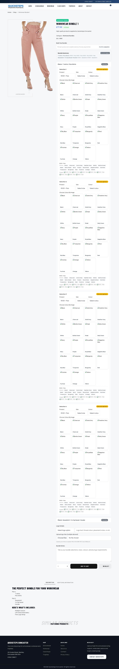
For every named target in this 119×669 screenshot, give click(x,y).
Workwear (50, 6)
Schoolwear (39, 6)
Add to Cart (85, 566)
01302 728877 (89, 1)
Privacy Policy (65, 655)
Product (61, 72)
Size (77, 72)
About (81, 6)
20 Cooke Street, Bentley (103, 1)
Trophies (72, 6)
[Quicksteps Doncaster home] (16, 6)
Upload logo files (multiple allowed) (67, 534)
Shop (14, 12)
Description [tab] (50, 582)
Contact (89, 6)
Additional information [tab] (65, 582)
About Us (64, 649)
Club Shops (61, 6)
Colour (90, 72)
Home (30, 6)
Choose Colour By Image (66, 80)
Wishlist (106, 566)
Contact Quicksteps (97, 657)
